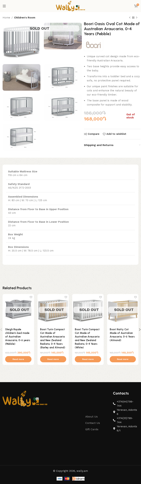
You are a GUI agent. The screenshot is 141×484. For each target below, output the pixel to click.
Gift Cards (91, 429)
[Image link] (25, 398)
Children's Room (24, 17)
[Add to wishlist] (31, 297)
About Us (91, 416)
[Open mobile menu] (4, 6)
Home (6, 17)
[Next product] (136, 17)
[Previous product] (130, 17)
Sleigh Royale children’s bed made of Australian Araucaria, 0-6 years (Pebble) (17, 336)
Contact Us (92, 423)
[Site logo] (70, 5)
